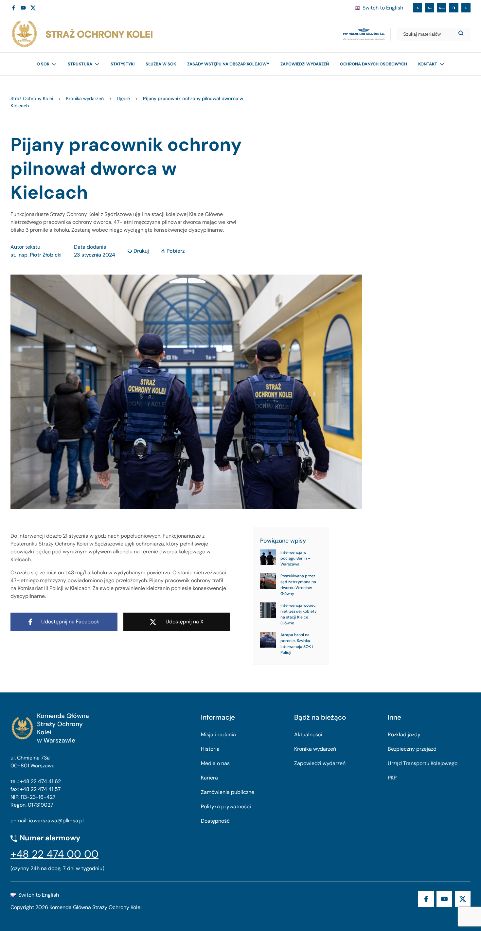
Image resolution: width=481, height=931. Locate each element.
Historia (210, 748)
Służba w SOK (161, 64)
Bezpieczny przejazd (412, 748)
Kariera (209, 777)
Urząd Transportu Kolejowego (422, 763)
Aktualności (308, 734)
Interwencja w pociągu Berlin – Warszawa (295, 558)
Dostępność (215, 820)
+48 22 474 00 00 (54, 854)
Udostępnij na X (185, 621)
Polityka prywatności (226, 806)
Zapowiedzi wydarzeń (304, 64)
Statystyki (122, 64)
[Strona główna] (81, 34)
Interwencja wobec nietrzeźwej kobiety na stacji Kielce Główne (298, 614)
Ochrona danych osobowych (373, 64)
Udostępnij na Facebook (70, 621)
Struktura (80, 64)
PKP (392, 777)
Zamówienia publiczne (227, 792)
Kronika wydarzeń (315, 748)
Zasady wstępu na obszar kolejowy (228, 64)
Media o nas (215, 763)
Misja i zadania (218, 734)
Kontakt (427, 64)
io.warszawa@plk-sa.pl (56, 820)
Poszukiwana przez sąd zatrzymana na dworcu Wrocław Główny (298, 584)
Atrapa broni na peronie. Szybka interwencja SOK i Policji (296, 643)
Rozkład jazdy (404, 734)
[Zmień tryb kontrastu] (453, 7)
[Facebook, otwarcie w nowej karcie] (13, 8)
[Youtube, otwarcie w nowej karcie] (23, 8)
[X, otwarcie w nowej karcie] (33, 8)
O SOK (43, 64)
